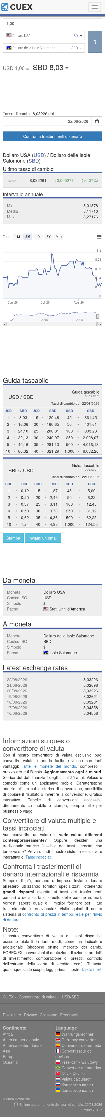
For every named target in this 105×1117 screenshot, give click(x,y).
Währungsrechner (77, 1034)
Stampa (13, 538)
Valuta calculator (75, 1079)
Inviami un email (43, 538)
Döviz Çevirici (72, 1073)
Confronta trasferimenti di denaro (52, 136)
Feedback (69, 1014)
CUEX (8, 997)
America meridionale (21, 1039)
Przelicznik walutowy (79, 1062)
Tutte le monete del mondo (49, 766)
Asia (6, 1051)
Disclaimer (91, 969)
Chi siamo (48, 1014)
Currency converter (78, 1039)
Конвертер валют (76, 1084)
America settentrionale (23, 1045)
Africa (8, 1034)
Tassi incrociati (38, 857)
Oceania (10, 1062)
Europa (9, 1056)
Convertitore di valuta (38, 997)
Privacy (30, 1014)
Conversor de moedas (80, 1067)
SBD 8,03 (49, 67)
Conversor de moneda (80, 1045)
